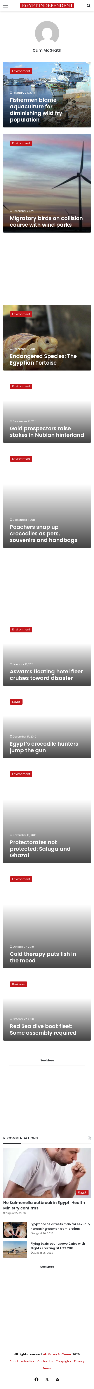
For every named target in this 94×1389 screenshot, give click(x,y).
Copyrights (63, 1361)
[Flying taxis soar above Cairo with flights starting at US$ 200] (15, 1249)
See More (47, 1267)
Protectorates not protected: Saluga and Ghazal (40, 849)
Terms (47, 1368)
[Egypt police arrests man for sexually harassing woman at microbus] (15, 1230)
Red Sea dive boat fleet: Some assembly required (43, 1029)
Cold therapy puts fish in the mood (43, 957)
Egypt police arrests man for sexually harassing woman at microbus (60, 1226)
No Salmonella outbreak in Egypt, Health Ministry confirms (44, 1205)
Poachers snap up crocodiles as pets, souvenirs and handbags (43, 533)
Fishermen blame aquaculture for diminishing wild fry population (36, 109)
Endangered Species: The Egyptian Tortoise (43, 359)
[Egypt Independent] (47, 5)
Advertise (28, 1361)
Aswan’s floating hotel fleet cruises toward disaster (46, 675)
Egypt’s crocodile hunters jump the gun (44, 747)
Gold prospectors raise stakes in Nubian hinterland (47, 432)
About (14, 1361)
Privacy (79, 1361)
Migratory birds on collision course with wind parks (46, 221)
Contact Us (45, 1361)
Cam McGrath (47, 50)
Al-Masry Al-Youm (57, 1354)
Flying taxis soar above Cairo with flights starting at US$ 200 (58, 1245)
